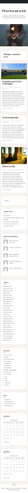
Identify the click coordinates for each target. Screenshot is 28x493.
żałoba (7, 385)
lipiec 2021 (8, 303)
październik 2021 (9, 299)
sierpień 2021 (8, 301)
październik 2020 (9, 323)
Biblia (6, 357)
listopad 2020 (8, 321)
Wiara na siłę (8, 166)
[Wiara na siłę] (15, 157)
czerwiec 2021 (8, 306)
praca (6, 378)
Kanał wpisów (9, 401)
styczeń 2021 (8, 316)
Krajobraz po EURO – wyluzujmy (12, 82)
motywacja (8, 374)
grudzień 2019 (9, 329)
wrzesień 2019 (9, 336)
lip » (8, 442)
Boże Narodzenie (9, 359)
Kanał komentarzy (10, 403)
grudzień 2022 (9, 288)
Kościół (22, 169)
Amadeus (10, 490)
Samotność (8, 215)
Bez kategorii (5, 88)
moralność (8, 372)
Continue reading (10, 108)
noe (6, 376)
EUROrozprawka (10, 117)
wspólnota (8, 383)
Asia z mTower (13, 240)
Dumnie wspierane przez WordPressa (11, 488)
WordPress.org (9, 405)
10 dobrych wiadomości (11, 224)
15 (7, 432)
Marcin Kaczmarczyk (15, 87)
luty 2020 (7, 325)
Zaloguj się (8, 399)
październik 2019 (9, 334)
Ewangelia (8, 361)
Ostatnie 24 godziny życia (12, 221)
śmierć (7, 380)
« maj (4, 442)
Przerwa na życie (14, 11)
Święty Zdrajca (9, 226)
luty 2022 (7, 293)
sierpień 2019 (8, 338)
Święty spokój (18, 268)
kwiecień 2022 (9, 291)
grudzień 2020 (9, 319)
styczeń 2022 (8, 295)
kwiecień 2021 (9, 310)
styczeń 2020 (8, 327)
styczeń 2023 (8, 286)
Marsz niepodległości (11, 370)
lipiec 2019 (8, 340)
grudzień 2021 (9, 297)
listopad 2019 (8, 331)
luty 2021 (7, 314)
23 (10, 435)
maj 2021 (7, 308)
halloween (8, 363)
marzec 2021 (8, 312)
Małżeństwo (8, 367)
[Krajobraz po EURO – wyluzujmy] (15, 73)
